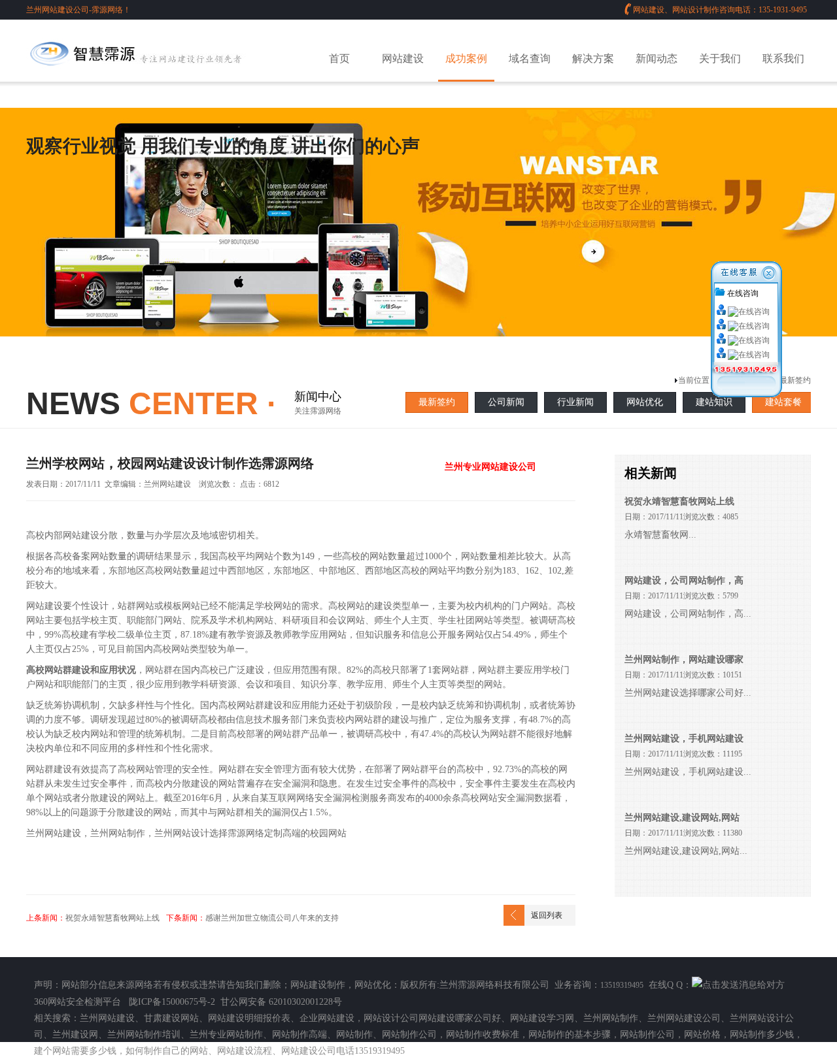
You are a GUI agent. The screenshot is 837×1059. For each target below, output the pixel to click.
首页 (339, 58)
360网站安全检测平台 (77, 1002)
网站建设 (403, 58)
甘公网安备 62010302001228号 (281, 1002)
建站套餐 (783, 402)
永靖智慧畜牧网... (660, 535)
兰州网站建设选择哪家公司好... (687, 693)
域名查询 (530, 58)
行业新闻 (575, 402)
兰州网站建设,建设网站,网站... (685, 851)
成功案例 (466, 58)
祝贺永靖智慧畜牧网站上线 (112, 917)
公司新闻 (506, 402)
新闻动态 (656, 58)
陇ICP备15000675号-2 (172, 1002)
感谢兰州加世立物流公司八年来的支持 (272, 917)
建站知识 (714, 402)
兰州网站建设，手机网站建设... (687, 772)
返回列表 (546, 915)
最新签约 (436, 402)
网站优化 (644, 402)
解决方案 (593, 58)
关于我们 (720, 58)
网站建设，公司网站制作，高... (687, 614)
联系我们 (783, 58)
